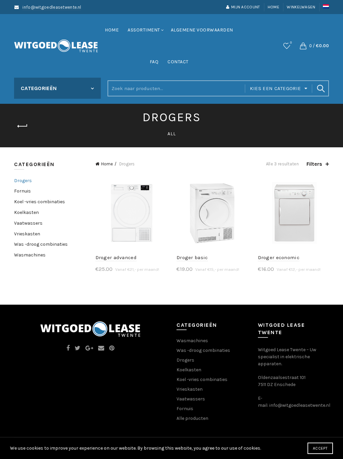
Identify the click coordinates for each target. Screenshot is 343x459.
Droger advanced (116, 257)
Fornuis (22, 191)
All (171, 134)
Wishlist (291, 43)
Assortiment (144, 30)
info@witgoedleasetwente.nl (51, 7)
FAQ (154, 62)
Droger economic (279, 257)
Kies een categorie (275, 88)
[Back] (22, 126)
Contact (178, 62)
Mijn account (245, 7)
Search (320, 88)
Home (273, 7)
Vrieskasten (27, 234)
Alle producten (192, 418)
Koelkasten (26, 212)
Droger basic (192, 257)
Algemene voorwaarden (202, 30)
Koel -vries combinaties (39, 202)
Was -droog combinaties (41, 244)
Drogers (23, 180)
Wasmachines (30, 255)
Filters (314, 164)
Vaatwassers (28, 223)
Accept (320, 448)
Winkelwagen (301, 7)
